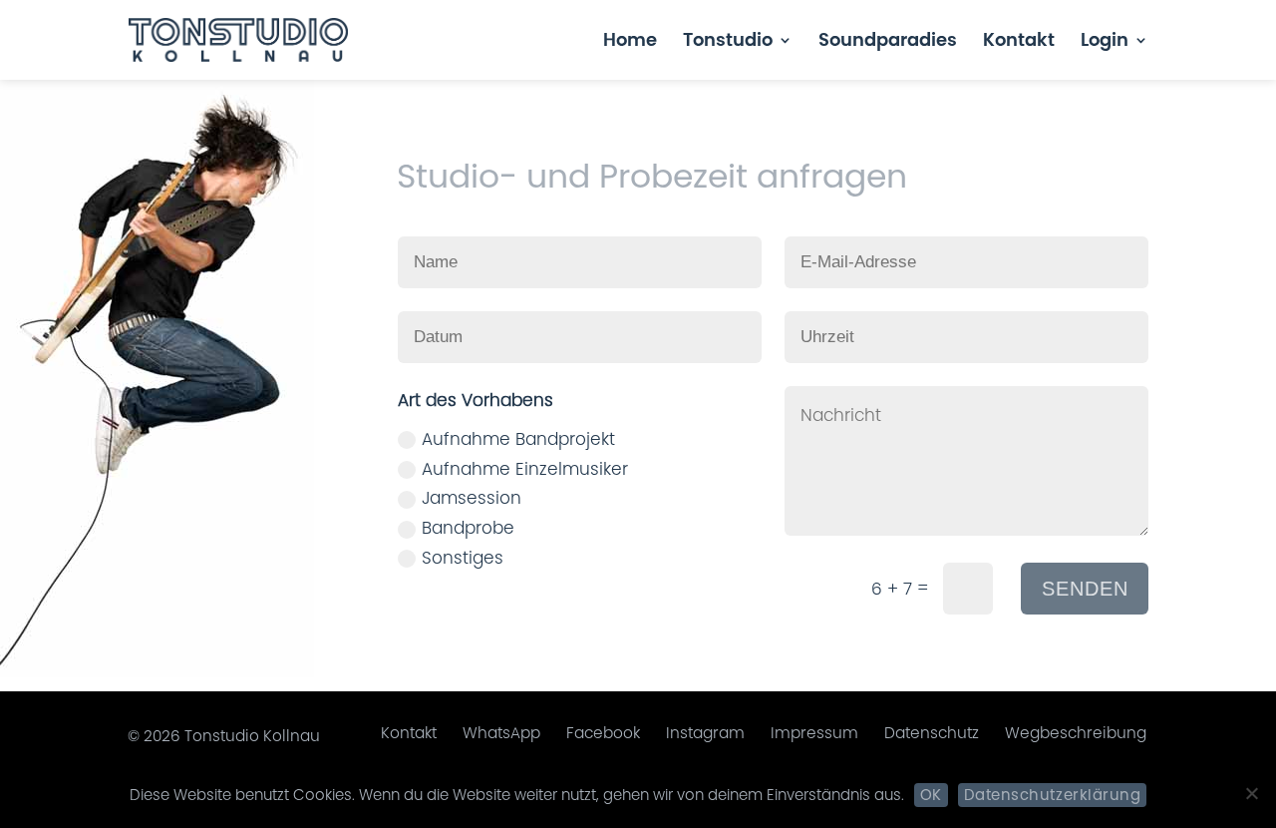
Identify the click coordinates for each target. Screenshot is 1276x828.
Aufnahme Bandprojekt (518, 439)
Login (1104, 42)
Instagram (705, 732)
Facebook (603, 732)
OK (931, 794)
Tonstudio (728, 42)
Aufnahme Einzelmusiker (525, 469)
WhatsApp (501, 732)
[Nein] (1251, 793)
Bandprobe (468, 528)
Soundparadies (887, 42)
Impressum (814, 732)
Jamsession (471, 498)
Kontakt (1019, 42)
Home (630, 42)
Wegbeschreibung (1075, 732)
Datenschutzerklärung (1052, 794)
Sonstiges (462, 558)
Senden (1085, 589)
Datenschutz (931, 732)
